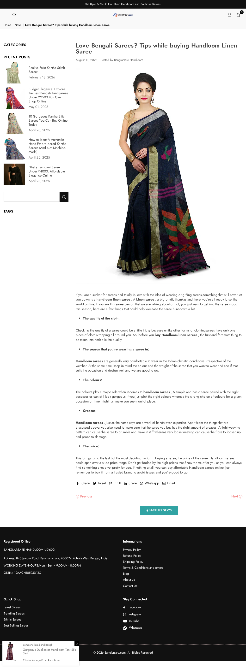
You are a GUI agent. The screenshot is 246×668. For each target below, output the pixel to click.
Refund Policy (132, 555)
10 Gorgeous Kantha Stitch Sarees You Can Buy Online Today (48, 120)
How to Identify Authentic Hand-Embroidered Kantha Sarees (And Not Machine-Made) (47, 146)
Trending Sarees (14, 613)
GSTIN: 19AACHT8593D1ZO (22, 572)
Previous (85, 496)
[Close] (76, 643)
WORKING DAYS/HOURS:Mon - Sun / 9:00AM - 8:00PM (42, 565)
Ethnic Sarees (12, 619)
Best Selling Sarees (16, 625)
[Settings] (229, 14)
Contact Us (130, 586)
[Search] (14, 14)
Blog (126, 573)
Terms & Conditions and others (143, 567)
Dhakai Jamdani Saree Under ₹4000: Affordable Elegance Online (47, 171)
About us (129, 579)
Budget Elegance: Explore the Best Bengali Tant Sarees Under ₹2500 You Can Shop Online (48, 95)
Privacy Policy (132, 549)
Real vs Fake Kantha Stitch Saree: (47, 70)
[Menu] (5, 14)
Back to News (160, 510)
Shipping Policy (133, 561)
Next (235, 496)
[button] (238, 14)
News (18, 25)
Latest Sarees (12, 607)
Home (7, 25)
